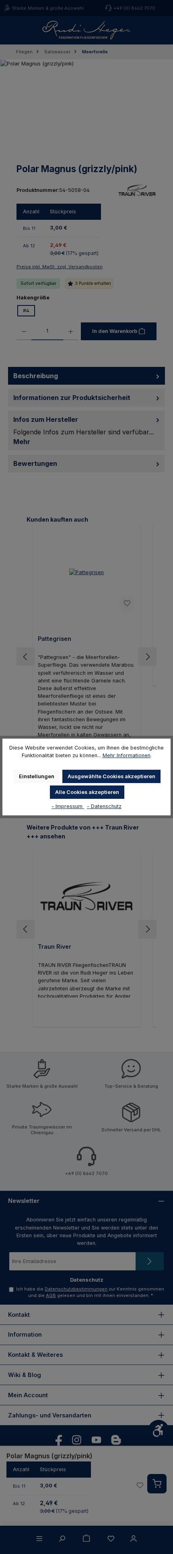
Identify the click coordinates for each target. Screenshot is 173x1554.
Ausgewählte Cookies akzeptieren (111, 776)
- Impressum (67, 806)
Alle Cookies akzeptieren (87, 792)
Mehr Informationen (126, 755)
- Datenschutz (104, 806)
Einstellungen (36, 776)
